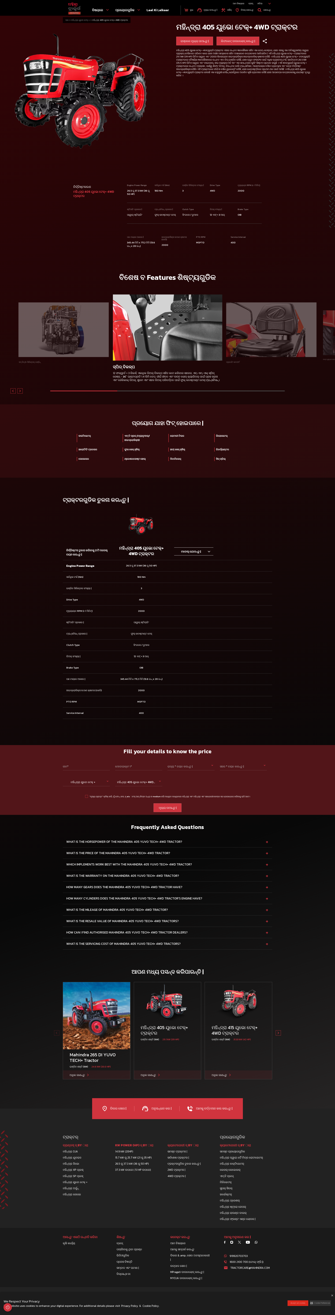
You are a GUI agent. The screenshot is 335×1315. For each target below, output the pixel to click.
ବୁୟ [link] (191, 10)
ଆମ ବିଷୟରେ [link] (238, 3)
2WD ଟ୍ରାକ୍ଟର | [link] (176, 1170)
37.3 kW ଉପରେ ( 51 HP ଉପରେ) (133, 1170)
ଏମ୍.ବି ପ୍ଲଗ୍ (227, 1176)
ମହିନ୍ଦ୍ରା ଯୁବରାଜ (72, 1157)
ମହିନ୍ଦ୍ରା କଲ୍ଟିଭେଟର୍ (232, 1163)
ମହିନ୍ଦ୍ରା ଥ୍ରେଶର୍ (230, 1200)
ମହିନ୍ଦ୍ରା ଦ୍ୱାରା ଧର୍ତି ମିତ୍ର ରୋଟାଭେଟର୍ (241, 1157)
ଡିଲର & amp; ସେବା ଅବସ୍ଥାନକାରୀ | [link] (190, 1257)
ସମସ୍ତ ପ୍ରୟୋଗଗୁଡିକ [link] (232, 1151)
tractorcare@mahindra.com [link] (250, 1268)
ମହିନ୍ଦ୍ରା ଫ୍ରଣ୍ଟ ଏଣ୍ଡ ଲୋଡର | (237, 1219)
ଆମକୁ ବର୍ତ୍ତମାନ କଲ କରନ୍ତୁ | (213, 1108)
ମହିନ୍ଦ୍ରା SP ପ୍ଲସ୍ (73, 1176)
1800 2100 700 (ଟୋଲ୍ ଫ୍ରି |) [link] (246, 1262)
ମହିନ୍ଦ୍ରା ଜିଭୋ (71, 1163)
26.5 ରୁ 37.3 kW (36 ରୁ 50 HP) (132, 1163)
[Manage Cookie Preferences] (7, 1307)
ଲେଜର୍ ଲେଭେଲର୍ (230, 1170)
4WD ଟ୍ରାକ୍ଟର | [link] (177, 1176)
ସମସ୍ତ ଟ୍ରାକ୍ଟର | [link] (177, 1151)
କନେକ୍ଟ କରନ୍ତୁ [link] (180, 1237)
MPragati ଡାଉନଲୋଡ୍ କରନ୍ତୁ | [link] (187, 1272)
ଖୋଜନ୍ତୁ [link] (267, 10)
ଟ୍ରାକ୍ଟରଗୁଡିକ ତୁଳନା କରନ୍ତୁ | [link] (184, 1163)
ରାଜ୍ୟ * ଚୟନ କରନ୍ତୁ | (180, 766)
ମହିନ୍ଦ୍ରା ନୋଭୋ (72, 1194)
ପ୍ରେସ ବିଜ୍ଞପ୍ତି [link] (124, 1262)
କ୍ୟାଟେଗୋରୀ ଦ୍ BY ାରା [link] (183, 1145)
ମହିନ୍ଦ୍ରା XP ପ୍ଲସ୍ (73, 1170)
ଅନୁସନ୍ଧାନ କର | (161, 1108)
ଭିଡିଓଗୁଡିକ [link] (123, 1255)
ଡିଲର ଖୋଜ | (117, 1108)
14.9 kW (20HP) (124, 1151)
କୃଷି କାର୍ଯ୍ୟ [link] (69, 1243)
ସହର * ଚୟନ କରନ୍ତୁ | (232, 766)
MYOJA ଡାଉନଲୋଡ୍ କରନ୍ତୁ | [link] (186, 1278)
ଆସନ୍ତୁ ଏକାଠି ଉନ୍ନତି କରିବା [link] (80, 1237)
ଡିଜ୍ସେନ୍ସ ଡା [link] (124, 1274)
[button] (320, 1303)
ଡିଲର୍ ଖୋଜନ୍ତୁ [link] (247, 10)
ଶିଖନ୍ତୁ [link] (121, 1237)
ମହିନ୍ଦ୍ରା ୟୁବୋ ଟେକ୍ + (80, 20)
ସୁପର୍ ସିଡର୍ (226, 1188)
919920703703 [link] (239, 1256)
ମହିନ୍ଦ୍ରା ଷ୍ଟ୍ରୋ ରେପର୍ (233, 1207)
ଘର (67, 20)
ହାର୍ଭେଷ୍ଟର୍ (226, 1194)
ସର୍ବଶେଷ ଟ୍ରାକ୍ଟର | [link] (178, 1157)
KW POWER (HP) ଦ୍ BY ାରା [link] (134, 1145)
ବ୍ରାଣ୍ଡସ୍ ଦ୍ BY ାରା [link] (75, 1145)
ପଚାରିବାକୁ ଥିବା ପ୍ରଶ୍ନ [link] (129, 1249)
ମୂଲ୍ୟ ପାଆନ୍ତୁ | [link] (210, 10)
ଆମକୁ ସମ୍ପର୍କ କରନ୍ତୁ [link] (182, 1249)
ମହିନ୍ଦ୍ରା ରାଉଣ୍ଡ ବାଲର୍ (233, 1213)
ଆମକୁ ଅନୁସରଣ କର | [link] (237, 1237)
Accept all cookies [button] (298, 1303)
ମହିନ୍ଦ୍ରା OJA (70, 1151)
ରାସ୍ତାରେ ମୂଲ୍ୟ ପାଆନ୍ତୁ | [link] (195, 41)
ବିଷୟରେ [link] (98, 10)
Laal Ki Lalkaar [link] (158, 10)
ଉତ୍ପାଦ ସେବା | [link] (178, 1266)
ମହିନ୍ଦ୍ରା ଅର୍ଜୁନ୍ (71, 1188)
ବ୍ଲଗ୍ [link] (250, 3)
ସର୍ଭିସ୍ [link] (229, 10)
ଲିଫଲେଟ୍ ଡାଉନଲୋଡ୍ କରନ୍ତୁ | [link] (238, 41)
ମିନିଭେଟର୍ (226, 1182)
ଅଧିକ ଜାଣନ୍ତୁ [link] (77, 1075)
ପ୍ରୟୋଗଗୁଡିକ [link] (125, 10)
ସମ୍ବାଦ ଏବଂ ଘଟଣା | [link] (128, 1268)
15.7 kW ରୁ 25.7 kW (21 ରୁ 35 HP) (133, 1157)
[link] (74, 8)
